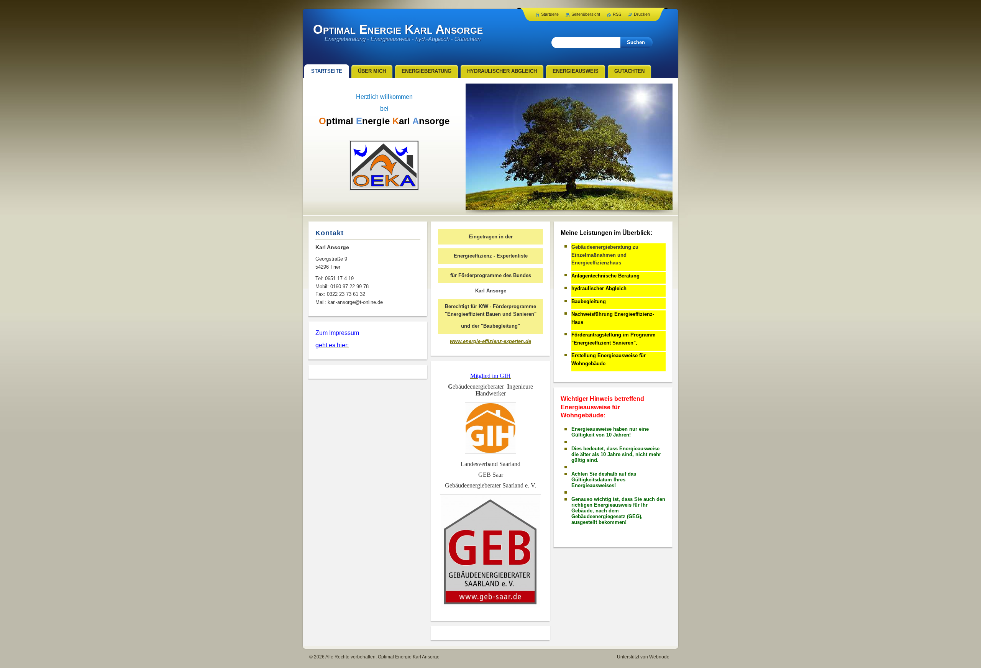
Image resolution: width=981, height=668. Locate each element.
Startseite (550, 14)
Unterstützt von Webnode (643, 657)
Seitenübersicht (585, 14)
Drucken (642, 14)
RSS (617, 14)
